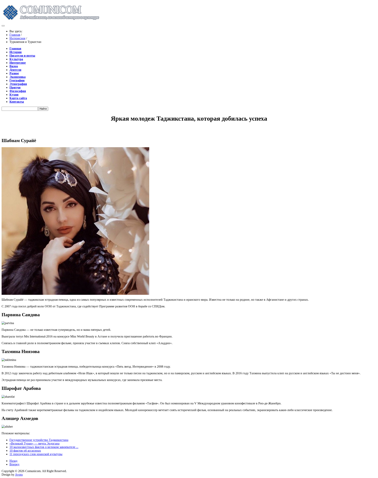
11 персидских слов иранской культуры (35, 454)
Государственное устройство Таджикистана (38, 440)
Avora (19, 474)
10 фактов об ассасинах (25, 450)
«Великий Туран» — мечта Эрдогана (34, 443)
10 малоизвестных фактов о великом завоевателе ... (43, 447)
